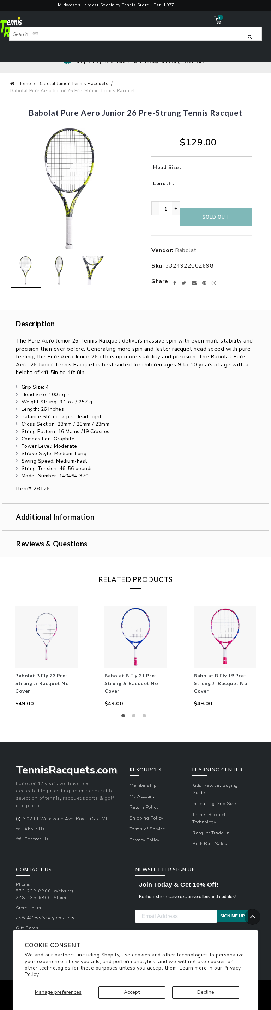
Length (162, 183)
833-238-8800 (33, 891)
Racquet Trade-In (211, 833)
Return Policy (144, 807)
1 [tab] (124, 717)
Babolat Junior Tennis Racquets (73, 84)
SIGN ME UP (232, 916)
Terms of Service (147, 829)
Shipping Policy (146, 818)
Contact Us (36, 839)
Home (24, 84)
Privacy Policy (144, 840)
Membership (143, 785)
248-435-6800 (33, 898)
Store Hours (29, 908)
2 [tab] (135, 717)
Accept (132, 992)
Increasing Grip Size (214, 804)
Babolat (186, 250)
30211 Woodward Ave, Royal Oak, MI (65, 819)
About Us (34, 829)
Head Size (166, 167)
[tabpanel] (46, 656)
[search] (135, 34)
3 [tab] (146, 717)
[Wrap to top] (252, 917)
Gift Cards (27, 928)
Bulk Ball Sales (210, 844)
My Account (142, 796)
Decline (205, 992)
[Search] (250, 36)
